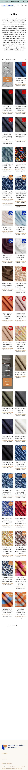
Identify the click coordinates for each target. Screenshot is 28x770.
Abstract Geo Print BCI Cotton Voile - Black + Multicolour (20, 165)
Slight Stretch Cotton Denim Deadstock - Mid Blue (20, 80)
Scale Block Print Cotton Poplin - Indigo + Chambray (20, 492)
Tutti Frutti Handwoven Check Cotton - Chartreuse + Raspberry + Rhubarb (20, 581)
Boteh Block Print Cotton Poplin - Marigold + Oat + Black (7, 550)
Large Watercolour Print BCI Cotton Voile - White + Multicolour (21, 345)
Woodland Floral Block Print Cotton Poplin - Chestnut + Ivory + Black (20, 550)
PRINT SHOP (7, 79)
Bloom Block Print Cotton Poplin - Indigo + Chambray (7, 492)
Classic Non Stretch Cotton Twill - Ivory (20, 437)
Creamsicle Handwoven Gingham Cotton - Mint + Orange (21, 611)
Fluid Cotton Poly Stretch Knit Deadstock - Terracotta (7, 315)
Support (4, 758)
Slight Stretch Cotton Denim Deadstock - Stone (20, 136)
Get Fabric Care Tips (7, 382)
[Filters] (26, 59)
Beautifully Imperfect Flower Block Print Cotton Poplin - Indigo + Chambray (7, 194)
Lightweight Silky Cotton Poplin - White (20, 257)
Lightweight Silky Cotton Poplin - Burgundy (7, 257)
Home (3, 59)
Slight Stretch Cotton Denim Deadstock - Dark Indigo (20, 108)
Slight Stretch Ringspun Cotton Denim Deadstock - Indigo (7, 137)
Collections (8, 59)
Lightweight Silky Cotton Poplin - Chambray (20, 229)
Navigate (4, 753)
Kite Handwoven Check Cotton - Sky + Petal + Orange (7, 610)
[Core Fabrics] (7, 5)
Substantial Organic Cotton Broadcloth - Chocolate (7, 285)
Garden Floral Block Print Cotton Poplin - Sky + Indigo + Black (7, 579)
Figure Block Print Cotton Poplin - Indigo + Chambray (20, 464)
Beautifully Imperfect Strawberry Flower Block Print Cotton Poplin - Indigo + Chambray (20, 195)
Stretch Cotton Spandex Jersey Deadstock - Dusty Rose (21, 315)
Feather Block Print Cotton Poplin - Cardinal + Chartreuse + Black (20, 521)
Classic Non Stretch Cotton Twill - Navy (7, 437)
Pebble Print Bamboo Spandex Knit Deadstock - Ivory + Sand (20, 286)
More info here (9, 1)
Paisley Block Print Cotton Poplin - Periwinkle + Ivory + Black (7, 521)
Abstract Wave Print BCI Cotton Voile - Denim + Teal (7, 165)
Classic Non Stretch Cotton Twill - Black (7, 463)
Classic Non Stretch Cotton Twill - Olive (7, 409)
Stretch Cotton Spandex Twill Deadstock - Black (7, 108)
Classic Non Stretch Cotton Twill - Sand (20, 373)
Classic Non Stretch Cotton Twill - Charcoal (20, 410)
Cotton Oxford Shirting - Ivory (7, 228)
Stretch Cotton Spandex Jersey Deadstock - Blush (7, 344)
